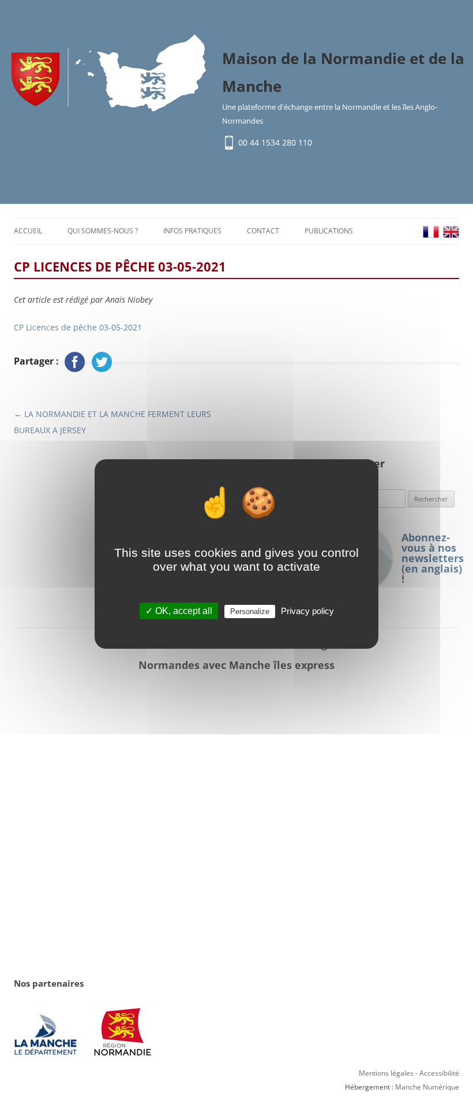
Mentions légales (386, 1073)
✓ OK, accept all (178, 611)
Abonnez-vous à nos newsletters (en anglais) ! (430, 558)
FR (431, 232)
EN (451, 232)
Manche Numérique (427, 1087)
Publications (329, 231)
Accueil (28, 231)
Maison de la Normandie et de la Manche (343, 72)
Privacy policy (307, 611)
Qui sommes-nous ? (102, 231)
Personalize (249, 611)
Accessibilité (439, 1073)
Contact (263, 231)
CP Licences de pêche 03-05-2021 (78, 327)
